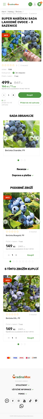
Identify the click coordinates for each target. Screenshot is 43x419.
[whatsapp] (21, 406)
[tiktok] (30, 400)
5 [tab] (23, 261)
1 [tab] (18, 160)
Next (37, 138)
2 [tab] (21, 160)
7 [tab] (29, 261)
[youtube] (24, 400)
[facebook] (12, 400)
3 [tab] (25, 160)
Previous (5, 138)
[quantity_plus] (16, 255)
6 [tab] (26, 261)
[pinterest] (36, 400)
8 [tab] (33, 261)
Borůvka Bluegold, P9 (15, 235)
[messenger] (6, 400)
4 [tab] (20, 261)
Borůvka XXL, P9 (13, 318)
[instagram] (18, 400)
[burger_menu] (4, 4)
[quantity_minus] (9, 255)
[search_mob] (30, 4)
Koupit (30, 95)
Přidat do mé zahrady (29, 103)
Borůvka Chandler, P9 (15, 150)
